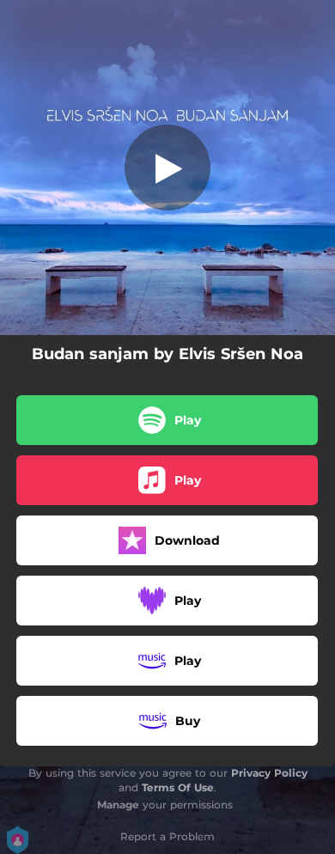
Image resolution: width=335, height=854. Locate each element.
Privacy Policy (269, 772)
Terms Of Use (178, 787)
